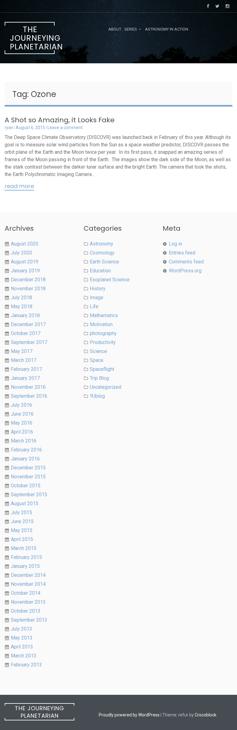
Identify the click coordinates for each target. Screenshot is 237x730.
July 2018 (21, 297)
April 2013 (22, 647)
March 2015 (23, 548)
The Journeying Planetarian (32, 38)
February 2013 (26, 665)
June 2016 (22, 414)
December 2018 (28, 280)
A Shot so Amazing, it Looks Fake (59, 120)
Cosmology (102, 253)
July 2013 (21, 629)
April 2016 (22, 432)
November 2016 (28, 387)
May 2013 (21, 638)
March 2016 (23, 441)
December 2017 (28, 324)
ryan (9, 127)
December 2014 (28, 575)
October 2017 (25, 333)
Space (96, 360)
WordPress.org (185, 271)
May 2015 (21, 530)
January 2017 (25, 378)
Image (96, 297)
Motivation (101, 324)
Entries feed (182, 253)
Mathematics (104, 315)
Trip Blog (99, 378)
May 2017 (21, 351)
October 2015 (25, 486)
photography (103, 333)
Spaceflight (102, 369)
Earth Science (104, 262)
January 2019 (25, 271)
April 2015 (22, 539)
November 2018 (28, 289)
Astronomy (101, 244)
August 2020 (24, 244)
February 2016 (26, 450)
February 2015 (26, 557)
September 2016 (29, 396)
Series (130, 29)
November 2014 (28, 584)
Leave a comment (65, 127)
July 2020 (21, 253)
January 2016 (25, 459)
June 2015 (22, 521)
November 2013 (28, 602)
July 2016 (21, 405)
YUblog (97, 396)
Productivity (103, 342)
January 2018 (25, 315)
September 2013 (29, 620)
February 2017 (26, 369)
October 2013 (25, 611)
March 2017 (23, 360)
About (114, 29)
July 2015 (21, 512)
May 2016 (21, 423)
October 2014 (25, 593)
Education (100, 271)
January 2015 (25, 566)
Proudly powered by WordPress (129, 714)
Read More (19, 186)
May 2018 (21, 306)
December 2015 (28, 468)
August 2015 (24, 503)
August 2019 (24, 262)
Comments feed (186, 262)
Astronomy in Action (166, 29)
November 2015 (28, 477)
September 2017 (29, 342)
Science (98, 351)
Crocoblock (205, 714)
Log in (175, 244)
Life (94, 306)
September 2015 (29, 494)
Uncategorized (105, 387)
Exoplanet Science (110, 280)
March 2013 (23, 656)
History (98, 289)
